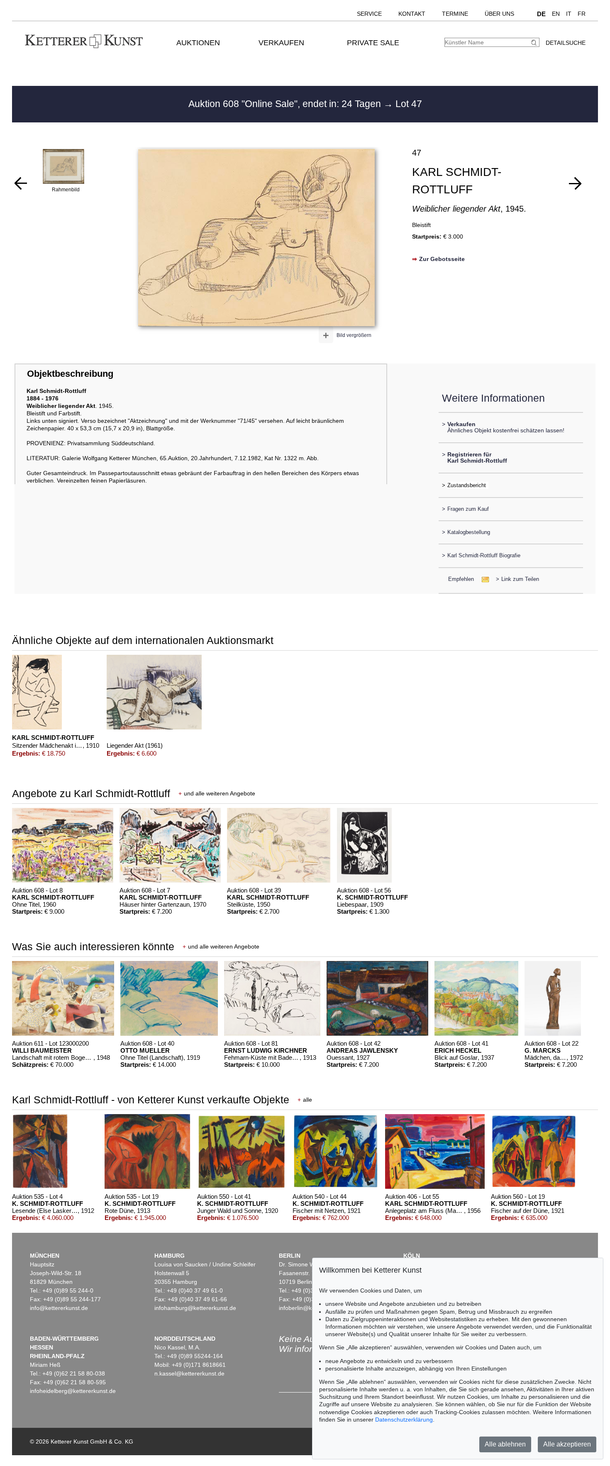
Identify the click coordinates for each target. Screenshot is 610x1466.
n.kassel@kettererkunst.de (189, 1373)
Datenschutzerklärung (404, 1419)
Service (369, 13)
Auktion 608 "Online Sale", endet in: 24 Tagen (285, 103)
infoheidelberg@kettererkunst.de (73, 1391)
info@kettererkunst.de (59, 1308)
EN (556, 13)
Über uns (499, 13)
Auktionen (198, 43)
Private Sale (373, 43)
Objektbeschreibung (70, 373)
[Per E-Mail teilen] (483, 579)
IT (568, 13)
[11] (575, 183)
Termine (455, 13)
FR (582, 13)
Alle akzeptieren (567, 1444)
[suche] (535, 42)
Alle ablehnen (505, 1444)
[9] (21, 183)
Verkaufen (281, 43)
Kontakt (411, 13)
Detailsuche (566, 42)
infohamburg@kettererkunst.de (195, 1308)
